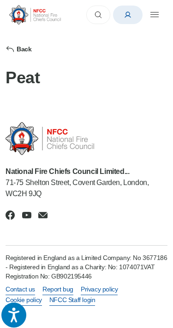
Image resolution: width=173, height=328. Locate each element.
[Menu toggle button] (154, 15)
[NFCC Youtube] (26, 215)
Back (24, 49)
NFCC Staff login (72, 299)
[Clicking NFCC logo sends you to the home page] (86, 138)
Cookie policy (24, 299)
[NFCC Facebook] (10, 215)
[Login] (128, 15)
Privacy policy (99, 289)
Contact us (20, 289)
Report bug (57, 289)
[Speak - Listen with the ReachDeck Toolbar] (13, 315)
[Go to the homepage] (35, 14)
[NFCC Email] (43, 215)
